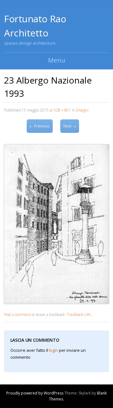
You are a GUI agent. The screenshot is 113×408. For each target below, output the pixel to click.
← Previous (40, 126)
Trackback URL (79, 314)
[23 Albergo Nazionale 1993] (56, 302)
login (53, 350)
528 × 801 (62, 110)
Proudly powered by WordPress (34, 393)
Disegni (82, 110)
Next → (69, 126)
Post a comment (17, 314)
